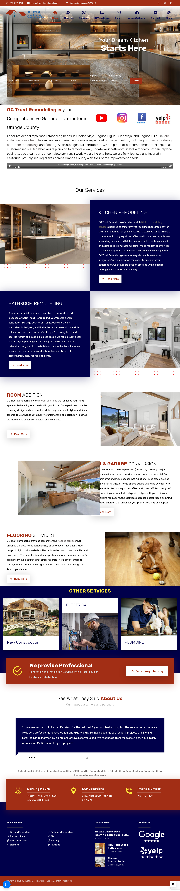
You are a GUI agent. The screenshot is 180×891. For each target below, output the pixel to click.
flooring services (67, 540)
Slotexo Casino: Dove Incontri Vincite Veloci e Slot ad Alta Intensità (112, 835)
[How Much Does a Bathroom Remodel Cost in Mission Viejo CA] (100, 848)
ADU (132, 469)
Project (92, 75)
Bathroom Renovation (95, 775)
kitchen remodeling (158, 140)
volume (170, 166)
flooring (50, 145)
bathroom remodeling (22, 145)
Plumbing (55, 845)
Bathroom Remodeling (47, 771)
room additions (48, 400)
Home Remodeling (146, 771)
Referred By (115, 75)
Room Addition (65, 771)
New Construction (93, 771)
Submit (135, 81)
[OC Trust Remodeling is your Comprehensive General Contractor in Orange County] (25, 14)
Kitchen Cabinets (110, 771)
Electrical (14, 845)
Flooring (81, 771)
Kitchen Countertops (127, 771)
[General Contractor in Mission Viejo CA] (100, 862)
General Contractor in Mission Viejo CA (117, 861)
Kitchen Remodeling (27, 771)
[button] (158, 3)
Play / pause (10, 166)
